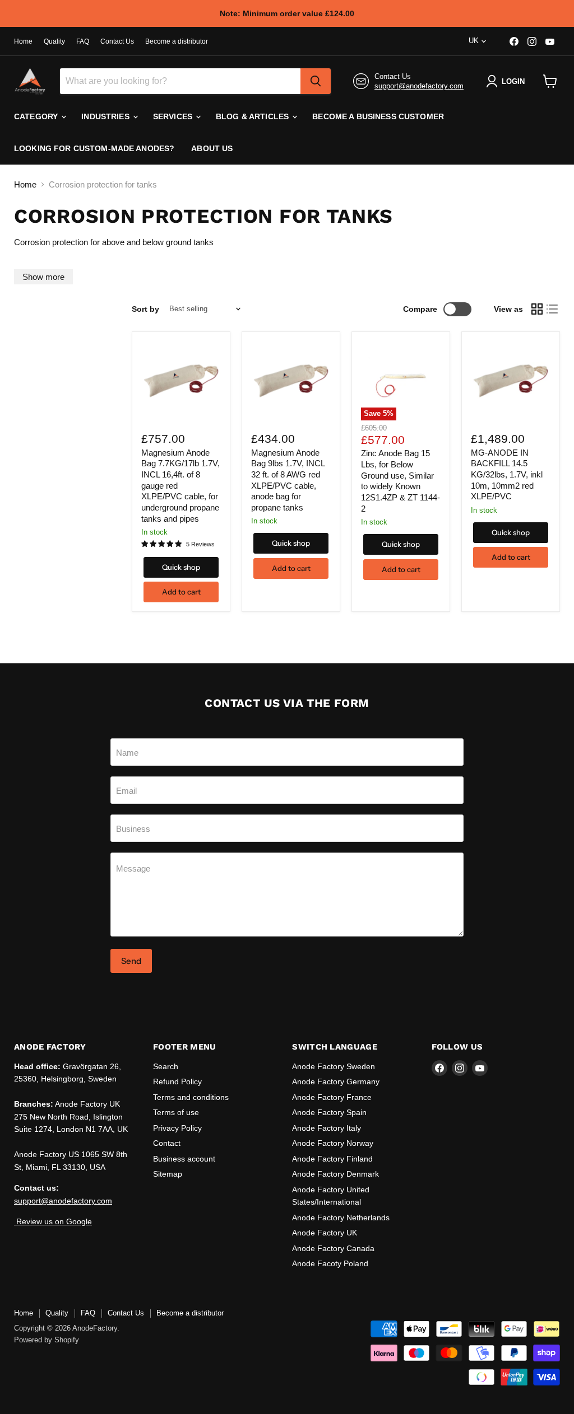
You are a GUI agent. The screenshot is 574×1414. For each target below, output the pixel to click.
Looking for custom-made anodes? (94, 148)
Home (23, 41)
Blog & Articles (253, 116)
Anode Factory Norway (332, 1143)
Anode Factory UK (324, 1232)
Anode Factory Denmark (335, 1173)
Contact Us (117, 41)
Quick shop (181, 567)
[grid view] (537, 309)
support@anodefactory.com (419, 86)
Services (174, 116)
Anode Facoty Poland (330, 1263)
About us (212, 148)
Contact (166, 1143)
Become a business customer (378, 116)
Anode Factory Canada (333, 1248)
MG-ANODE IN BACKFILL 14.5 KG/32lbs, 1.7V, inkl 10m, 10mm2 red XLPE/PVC (507, 475)
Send (131, 961)
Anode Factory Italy (326, 1127)
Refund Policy (177, 1081)
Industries (106, 116)
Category (37, 116)
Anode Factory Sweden (333, 1066)
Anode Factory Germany (335, 1081)
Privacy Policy (177, 1127)
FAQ (82, 41)
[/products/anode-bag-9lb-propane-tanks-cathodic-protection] (291, 380)
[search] (315, 81)
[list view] (553, 309)
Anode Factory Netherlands (341, 1217)
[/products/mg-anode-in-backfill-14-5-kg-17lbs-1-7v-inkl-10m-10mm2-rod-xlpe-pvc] (510, 380)
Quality (54, 41)
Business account (184, 1158)
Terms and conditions (191, 1097)
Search (165, 1066)
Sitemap (167, 1173)
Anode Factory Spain (329, 1112)
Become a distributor (176, 41)
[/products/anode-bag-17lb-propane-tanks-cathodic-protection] (181, 380)
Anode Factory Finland (332, 1158)
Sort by (145, 309)
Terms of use (176, 1112)
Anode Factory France (332, 1097)
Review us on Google (53, 1221)
